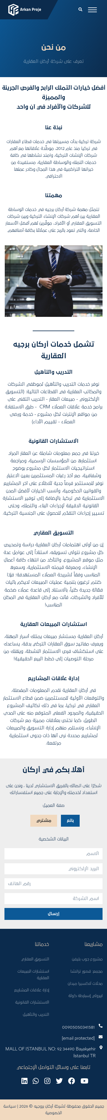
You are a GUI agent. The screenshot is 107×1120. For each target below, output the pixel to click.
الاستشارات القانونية (32, 1002)
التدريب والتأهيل (36, 1014)
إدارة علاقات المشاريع (31, 990)
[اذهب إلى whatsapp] (36, 1081)
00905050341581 (78, 1027)
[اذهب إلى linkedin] (24, 1081)
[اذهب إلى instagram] (47, 1081)
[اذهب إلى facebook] (71, 1081)
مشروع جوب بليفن (87, 959)
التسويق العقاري (35, 959)
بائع (70, 821)
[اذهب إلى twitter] (59, 1081)
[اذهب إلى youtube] (84, 1081)
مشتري (43, 821)
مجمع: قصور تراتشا (86, 971)
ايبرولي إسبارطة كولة (85, 996)
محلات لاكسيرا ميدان (85, 983)
